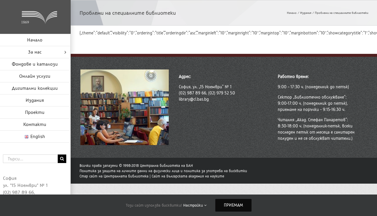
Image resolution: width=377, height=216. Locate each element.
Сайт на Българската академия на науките (188, 176)
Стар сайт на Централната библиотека (114, 176)
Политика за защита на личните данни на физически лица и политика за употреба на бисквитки (163, 171)
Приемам (233, 205)
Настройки (193, 205)
